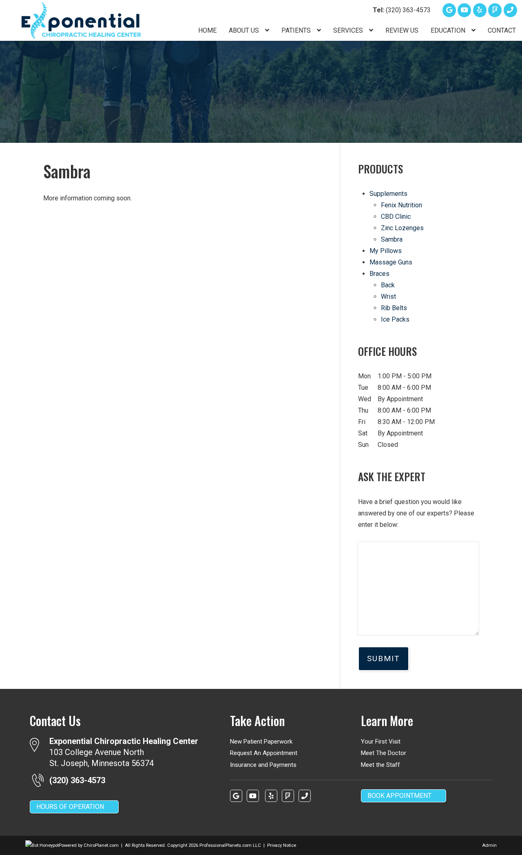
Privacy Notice (281, 845)
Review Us (401, 30)
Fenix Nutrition (401, 205)
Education (449, 30)
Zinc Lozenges (402, 228)
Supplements (388, 194)
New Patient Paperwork (261, 741)
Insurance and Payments (263, 764)
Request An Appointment (263, 753)
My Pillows (385, 251)
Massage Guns (390, 262)
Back (388, 285)
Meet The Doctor (383, 753)
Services (349, 30)
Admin (489, 845)
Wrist (388, 296)
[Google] (449, 10)
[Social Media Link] (495, 10)
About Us (245, 30)
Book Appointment (399, 795)
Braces (379, 274)
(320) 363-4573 (402, 10)
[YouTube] (464, 10)
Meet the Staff (380, 764)
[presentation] (42, 845)
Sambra (392, 239)
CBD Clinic (396, 216)
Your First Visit (380, 741)
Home (207, 30)
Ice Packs (395, 319)
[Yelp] (480, 10)
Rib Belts (394, 308)
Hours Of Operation (70, 807)
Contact (502, 30)
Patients (296, 30)
